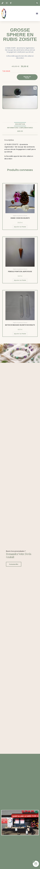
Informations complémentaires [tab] (20, 128)
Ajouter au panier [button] (20, 227)
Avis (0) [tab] (20, 131)
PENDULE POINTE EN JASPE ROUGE (20, 271)
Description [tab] (20, 124)
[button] (37, 2)
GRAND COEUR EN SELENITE (20, 218)
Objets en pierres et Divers (20, 215)
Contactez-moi (13, 564)
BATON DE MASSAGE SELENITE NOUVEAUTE (20, 325)
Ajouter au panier (27, 77)
